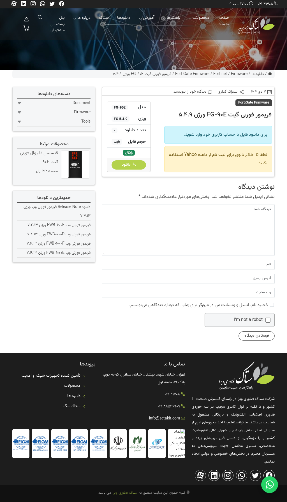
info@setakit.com (164, 419)
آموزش (148, 18)
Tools (86, 122)
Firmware (239, 74)
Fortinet (220, 74)
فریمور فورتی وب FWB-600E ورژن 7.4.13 (59, 225)
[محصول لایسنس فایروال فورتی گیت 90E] (74, 164)
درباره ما (84, 18)
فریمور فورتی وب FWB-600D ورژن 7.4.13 (59, 234)
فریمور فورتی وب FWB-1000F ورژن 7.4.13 (59, 244)
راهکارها (173, 18)
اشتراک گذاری (228, 92)
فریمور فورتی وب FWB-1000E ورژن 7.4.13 (59, 253)
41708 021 (265, 4)
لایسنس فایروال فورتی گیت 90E (39, 158)
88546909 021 (169, 407)
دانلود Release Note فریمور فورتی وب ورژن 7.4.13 (57, 211)
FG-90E (120, 107)
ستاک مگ (104, 21)
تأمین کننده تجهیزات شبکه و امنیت (51, 375)
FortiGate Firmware (192, 74)
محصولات (201, 18)
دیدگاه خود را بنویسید (190, 92)
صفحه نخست (223, 21)
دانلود (127, 165)
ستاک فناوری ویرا (124, 493)
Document (82, 103)
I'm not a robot (248, 320)
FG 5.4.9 (120, 119)
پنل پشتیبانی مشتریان (57, 24)
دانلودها (123, 18)
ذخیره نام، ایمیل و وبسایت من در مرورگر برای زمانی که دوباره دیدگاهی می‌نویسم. (198, 305)
